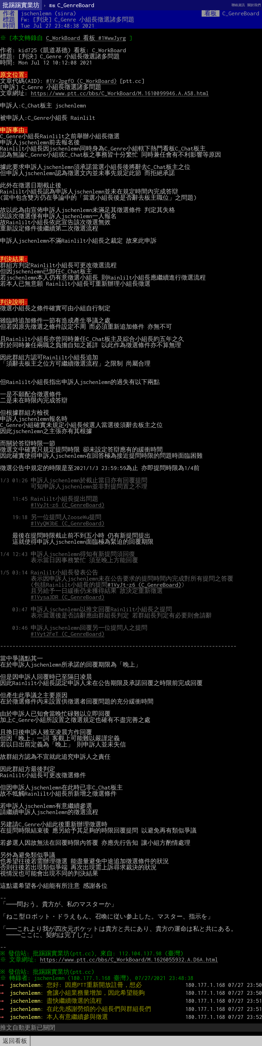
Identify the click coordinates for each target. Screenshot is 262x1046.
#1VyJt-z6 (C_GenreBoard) (144, 584)
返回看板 (15, 1041)
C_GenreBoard (71, 5)
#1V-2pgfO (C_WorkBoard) (81, 81)
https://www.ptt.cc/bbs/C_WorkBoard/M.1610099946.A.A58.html (120, 93)
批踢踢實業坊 (21, 5)
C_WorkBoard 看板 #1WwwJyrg (86, 38)
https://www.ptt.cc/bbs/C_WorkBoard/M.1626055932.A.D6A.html (129, 959)
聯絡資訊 (238, 5)
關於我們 (254, 5)
